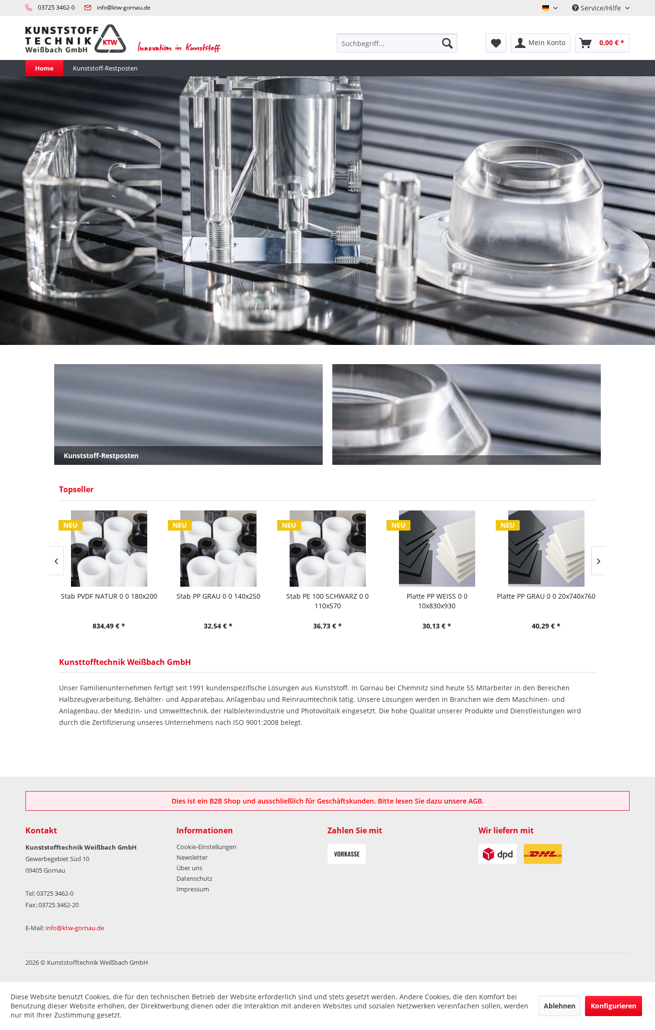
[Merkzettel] (496, 43)
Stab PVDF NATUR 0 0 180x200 (109, 596)
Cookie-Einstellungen (206, 846)
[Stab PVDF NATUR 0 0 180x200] (109, 548)
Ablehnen (559, 1005)
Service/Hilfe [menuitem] (601, 7)
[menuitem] (397, 43)
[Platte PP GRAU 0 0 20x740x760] (546, 548)
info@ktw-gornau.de (124, 7)
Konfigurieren (613, 1005)
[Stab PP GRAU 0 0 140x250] (218, 548)
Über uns (189, 868)
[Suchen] (447, 43)
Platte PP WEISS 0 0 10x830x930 (437, 601)
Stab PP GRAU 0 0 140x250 (218, 596)
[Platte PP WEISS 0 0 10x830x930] (437, 548)
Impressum (192, 889)
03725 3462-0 (56, 7)
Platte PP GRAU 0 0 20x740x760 (546, 596)
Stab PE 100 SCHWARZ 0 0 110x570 (327, 601)
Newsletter (192, 857)
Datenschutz (194, 878)
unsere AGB (463, 800)
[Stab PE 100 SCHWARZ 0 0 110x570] (327, 548)
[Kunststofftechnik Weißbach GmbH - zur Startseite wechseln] (129, 43)
